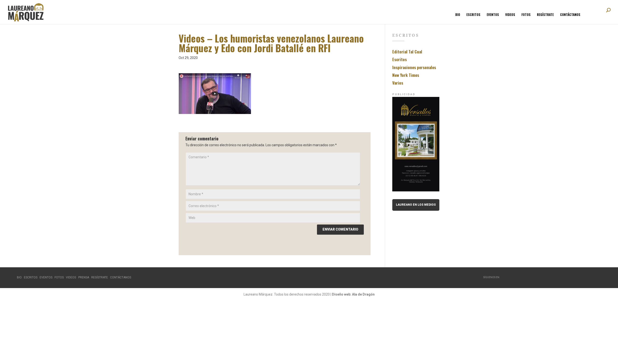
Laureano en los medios (416, 204)
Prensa (83, 277)
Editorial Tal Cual (407, 52)
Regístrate (545, 15)
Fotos (526, 15)
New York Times (405, 75)
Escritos (473, 15)
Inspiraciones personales (414, 67)
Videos (510, 15)
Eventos (493, 15)
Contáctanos (570, 15)
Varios (397, 83)
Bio (457, 15)
